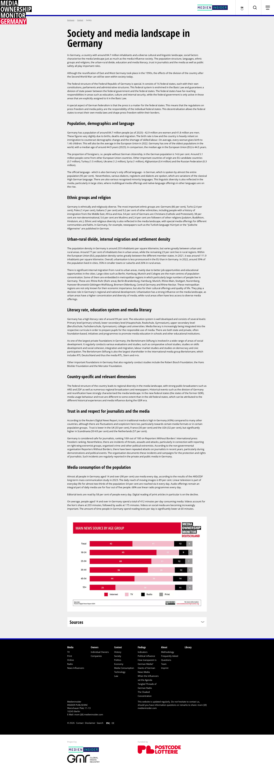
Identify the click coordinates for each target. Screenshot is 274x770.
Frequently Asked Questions (169, 658)
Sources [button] (76, 622)
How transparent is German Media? (147, 662)
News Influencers (75, 668)
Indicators (142, 652)
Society (117, 656)
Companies (96, 656)
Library (188, 647)
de (113, 723)
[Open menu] (267, 7)
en (107, 723)
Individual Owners (100, 652)
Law (116, 675)
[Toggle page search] (254, 7)
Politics (117, 660)
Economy (118, 664)
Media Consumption (124, 668)
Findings (142, 647)
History (117, 652)
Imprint (164, 668)
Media (70, 647)
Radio (70, 664)
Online (70, 660)
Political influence (146, 656)
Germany (70, 20)
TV (68, 652)
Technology (119, 672)
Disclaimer (90, 722)
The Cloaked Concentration (145, 693)
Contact (79, 722)
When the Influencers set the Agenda (148, 677)
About (164, 647)
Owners (94, 647)
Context (80, 20)
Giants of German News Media (146, 670)
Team (164, 664)
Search (100, 722)
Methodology (167, 652)
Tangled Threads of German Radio (147, 685)
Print (69, 656)
